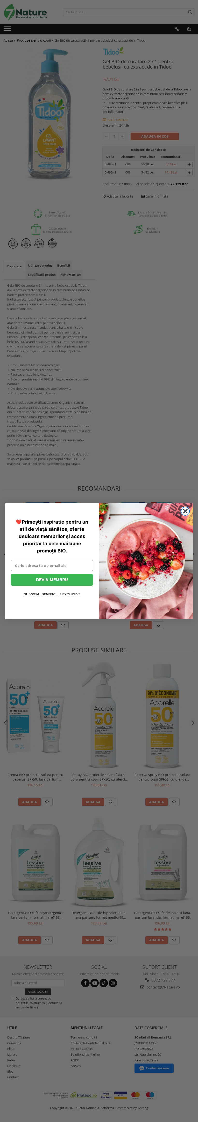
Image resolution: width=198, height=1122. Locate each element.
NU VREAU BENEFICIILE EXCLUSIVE (52, 594)
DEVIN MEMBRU (52, 579)
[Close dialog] (185, 511)
